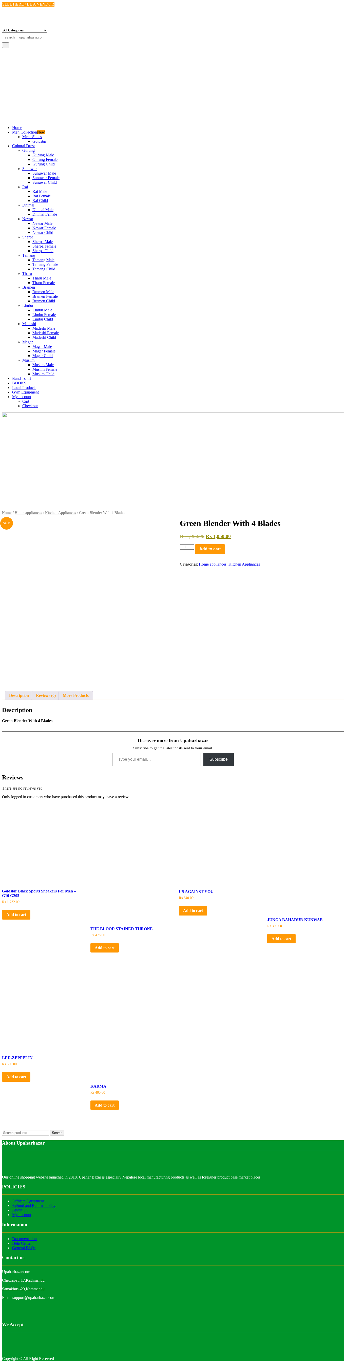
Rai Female (41, 196)
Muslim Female (44, 369)
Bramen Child (43, 301)
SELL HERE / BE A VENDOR (28, 4)
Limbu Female (44, 314)
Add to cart (210, 549)
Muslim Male (43, 365)
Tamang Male (43, 260)
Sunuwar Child (44, 182)
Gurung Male (43, 155)
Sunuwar (29, 168)
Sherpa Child (42, 251)
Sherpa (27, 237)
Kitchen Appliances (60, 513)
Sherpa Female (44, 246)
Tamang (28, 255)
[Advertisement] (173, 85)
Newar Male (42, 223)
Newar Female (44, 228)
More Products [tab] (76, 695)
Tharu (27, 273)
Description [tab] (19, 695)
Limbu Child (42, 319)
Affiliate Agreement (28, 1201)
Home (17, 127)
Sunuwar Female (46, 178)
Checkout (30, 406)
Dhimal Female (44, 214)
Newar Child (42, 232)
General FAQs (23, 1248)
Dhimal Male (42, 210)
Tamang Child (43, 269)
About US (20, 1210)
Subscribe (218, 759)
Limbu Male (42, 310)
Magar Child (42, 355)
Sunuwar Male (44, 173)
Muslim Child (43, 374)
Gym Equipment (25, 392)
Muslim (28, 360)
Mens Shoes (32, 137)
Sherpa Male (42, 241)
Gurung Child (43, 164)
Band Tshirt (21, 378)
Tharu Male (41, 278)
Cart (25, 401)
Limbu (27, 305)
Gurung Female (44, 159)
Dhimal (28, 205)
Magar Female (43, 351)
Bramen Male (43, 292)
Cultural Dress (23, 146)
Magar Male (42, 346)
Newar (27, 219)
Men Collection (24, 132)
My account (21, 397)
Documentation (24, 1239)
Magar (27, 342)
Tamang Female (45, 264)
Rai (25, 187)
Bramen (28, 287)
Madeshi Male (43, 328)
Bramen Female (45, 296)
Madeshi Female (45, 333)
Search (57, 1133)
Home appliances (28, 513)
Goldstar (39, 141)
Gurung (28, 150)
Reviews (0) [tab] (46, 695)
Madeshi (29, 324)
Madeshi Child (44, 337)
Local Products (24, 387)
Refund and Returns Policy (33, 1205)
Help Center (22, 1243)
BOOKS (19, 383)
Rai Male (39, 191)
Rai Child (40, 200)
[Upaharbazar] (173, 416)
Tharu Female (43, 283)
